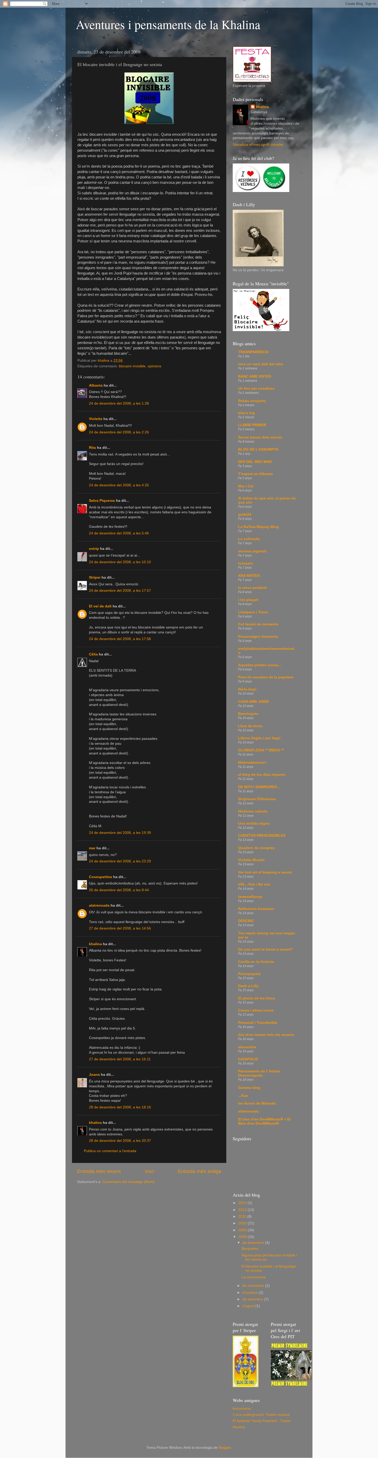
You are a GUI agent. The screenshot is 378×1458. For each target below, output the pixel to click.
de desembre (253, 1243)
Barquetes (249, 1249)
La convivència (253, 1277)
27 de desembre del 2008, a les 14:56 (120, 928)
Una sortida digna (253, 823)
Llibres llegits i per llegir (259, 738)
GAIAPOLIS (248, 1059)
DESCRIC (246, 921)
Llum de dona (250, 726)
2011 (242, 1216)
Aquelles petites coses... (259, 665)
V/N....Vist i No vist (254, 884)
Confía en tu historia (256, 962)
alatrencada (99, 905)
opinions (154, 366)
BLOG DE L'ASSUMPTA (258, 449)
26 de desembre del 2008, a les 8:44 (119, 890)
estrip (94, 549)
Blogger (225, 1448)
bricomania (242, 1408)
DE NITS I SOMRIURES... (259, 787)
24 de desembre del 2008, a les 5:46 (119, 533)
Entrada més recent (99, 1171)
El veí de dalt (100, 606)
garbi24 (244, 514)
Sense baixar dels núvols (260, 437)
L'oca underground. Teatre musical (261, 1415)
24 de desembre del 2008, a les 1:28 (119, 403)
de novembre (253, 1286)
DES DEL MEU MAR (255, 462)
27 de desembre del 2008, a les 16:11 (120, 1059)
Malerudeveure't (252, 762)
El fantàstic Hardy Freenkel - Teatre (262, 1421)
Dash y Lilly (248, 986)
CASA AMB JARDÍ (253, 702)
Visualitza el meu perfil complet (258, 145)
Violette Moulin (251, 860)
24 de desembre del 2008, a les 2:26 (119, 432)
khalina (95, 944)
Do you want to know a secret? (265, 949)
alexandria (247, 1047)
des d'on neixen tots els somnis (266, 1035)
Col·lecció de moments (258, 624)
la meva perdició (252, 588)
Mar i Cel (245, 486)
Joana (94, 1075)
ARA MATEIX (249, 576)
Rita (92, 448)
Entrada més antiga (199, 1171)
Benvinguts (248, 714)
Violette (95, 419)
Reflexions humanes (256, 909)
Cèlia (93, 654)
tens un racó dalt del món (260, 364)
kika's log (246, 413)
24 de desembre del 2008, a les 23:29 (120, 861)
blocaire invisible (132, 366)
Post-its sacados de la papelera (265, 677)
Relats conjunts (252, 401)
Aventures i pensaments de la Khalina (168, 24)
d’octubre (250, 1293)
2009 (243, 1230)
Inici (149, 1171)
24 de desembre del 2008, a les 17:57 (120, 591)
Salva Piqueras (102, 501)
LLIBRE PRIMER (252, 425)
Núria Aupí (247, 689)
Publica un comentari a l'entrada (110, 1151)
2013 (243, 1203)
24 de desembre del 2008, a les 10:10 (120, 562)
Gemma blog (249, 1088)
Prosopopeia (249, 974)
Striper (95, 577)
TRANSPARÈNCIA (253, 352)
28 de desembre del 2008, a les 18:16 (120, 1107)
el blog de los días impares (261, 775)
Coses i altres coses (256, 1010)
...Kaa (243, 1096)
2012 (243, 1210)
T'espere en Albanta (255, 474)
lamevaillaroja (250, 897)
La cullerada (249, 539)
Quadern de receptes (256, 848)
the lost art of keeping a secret (265, 872)
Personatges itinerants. (258, 637)
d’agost (248, 1306)
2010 (243, 1223)
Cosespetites (100, 877)
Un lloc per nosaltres (256, 388)
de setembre (253, 1299)
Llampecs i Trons (253, 612)
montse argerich (252, 551)
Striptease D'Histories (257, 799)
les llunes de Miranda (257, 1103)
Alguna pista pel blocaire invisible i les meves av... (269, 1257)
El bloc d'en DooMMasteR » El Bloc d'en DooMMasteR (264, 1121)
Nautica (239, 1427)
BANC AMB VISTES (254, 376)
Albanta (96, 385)
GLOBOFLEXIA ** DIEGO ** (261, 750)
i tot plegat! (248, 600)
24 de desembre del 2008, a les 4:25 (119, 485)
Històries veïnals (252, 811)
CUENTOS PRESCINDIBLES (261, 835)
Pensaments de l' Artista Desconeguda (259, 1073)
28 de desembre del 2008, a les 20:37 (120, 1141)
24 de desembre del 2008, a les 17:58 (120, 639)
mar (92, 848)
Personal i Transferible (257, 1023)
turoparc (245, 563)
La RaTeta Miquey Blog (258, 527)
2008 (243, 1237)
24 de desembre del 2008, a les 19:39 (120, 833)
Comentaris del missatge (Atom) (128, 1182)
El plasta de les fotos (256, 998)
